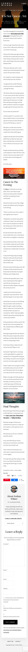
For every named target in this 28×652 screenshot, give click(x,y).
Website (5, 588)
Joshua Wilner (7, 4)
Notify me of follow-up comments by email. (12, 609)
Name (5, 570)
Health (7, 21)
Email (5, 579)
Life (12, 21)
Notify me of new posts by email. (11, 616)
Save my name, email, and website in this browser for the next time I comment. (13, 600)
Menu (24, 3)
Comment (6, 544)
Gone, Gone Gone (11, 415)
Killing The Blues (16, 418)
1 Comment (20, 23)
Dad (2, 21)
